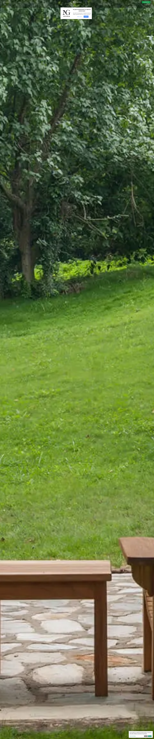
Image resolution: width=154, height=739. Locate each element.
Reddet (145, 736)
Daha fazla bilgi (133, 736)
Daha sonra (79, 16)
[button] (7, 2)
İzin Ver (86, 16)
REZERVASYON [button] (146, 2)
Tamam (149, 736)
